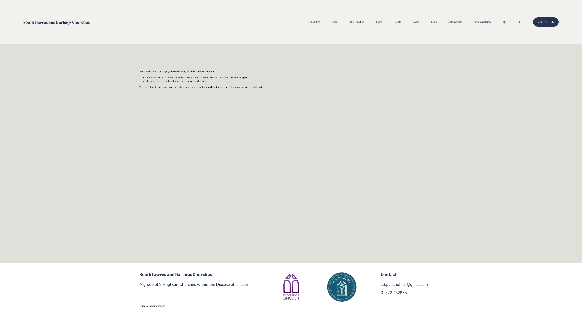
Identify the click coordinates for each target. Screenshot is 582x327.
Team (379, 22)
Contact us (546, 22)
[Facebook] (520, 22)
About (335, 22)
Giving (416, 22)
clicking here (183, 87)
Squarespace (158, 306)
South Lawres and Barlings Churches (56, 22)
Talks (434, 22)
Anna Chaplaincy (482, 22)
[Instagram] (504, 22)
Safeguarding (455, 22)
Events (397, 22)
